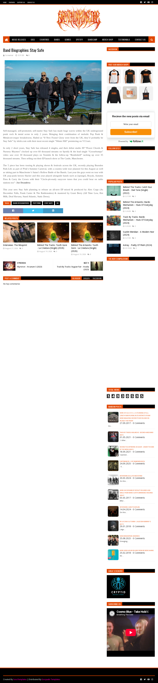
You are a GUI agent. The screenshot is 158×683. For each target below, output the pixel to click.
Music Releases (19, 39)
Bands (57, 39)
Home (4, 2)
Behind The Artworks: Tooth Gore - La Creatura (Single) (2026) (84, 248)
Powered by (123, 141)
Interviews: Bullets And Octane (131, 476)
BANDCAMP (92, 39)
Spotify (79, 39)
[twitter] (144, 2)
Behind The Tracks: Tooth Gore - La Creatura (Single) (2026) (52, 246)
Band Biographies (21, 203)
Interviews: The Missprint (15, 245)
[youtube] (148, 2)
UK (57, 203)
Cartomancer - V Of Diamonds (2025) (132, 461)
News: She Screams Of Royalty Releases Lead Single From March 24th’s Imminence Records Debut (136, 493)
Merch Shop (107, 39)
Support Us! (21, 2)
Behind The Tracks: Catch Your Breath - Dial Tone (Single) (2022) (137, 190)
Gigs (33, 39)
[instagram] (152, 2)
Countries (44, 39)
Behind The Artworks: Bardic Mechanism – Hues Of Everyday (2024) (138, 205)
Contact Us (31, 2)
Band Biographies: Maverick (129, 536)
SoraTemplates (20, 679)
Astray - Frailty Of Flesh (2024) (137, 245)
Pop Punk (37, 203)
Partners (12, 2)
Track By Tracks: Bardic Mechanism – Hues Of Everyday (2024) (138, 220)
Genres (68, 39)
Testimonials (124, 39)
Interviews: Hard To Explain (130, 507)
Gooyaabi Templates (51, 679)
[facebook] (141, 2)
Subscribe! (130, 132)
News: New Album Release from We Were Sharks (137, 550)
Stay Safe (48, 203)
